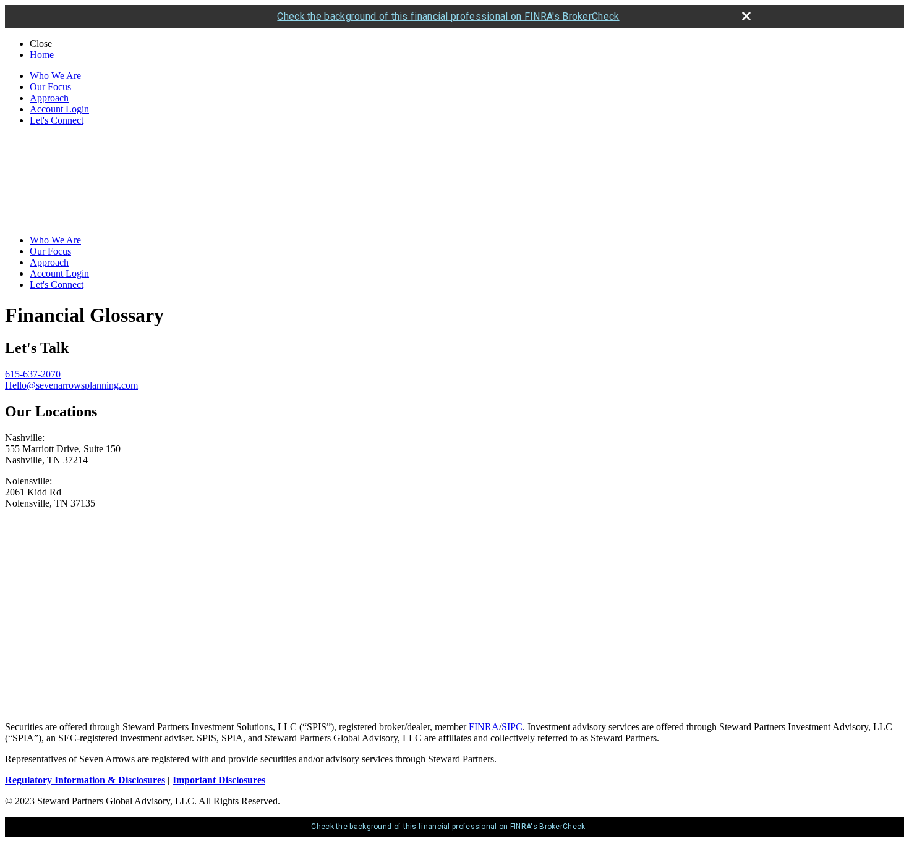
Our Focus (50, 87)
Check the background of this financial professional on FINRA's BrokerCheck (448, 16)
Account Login (59, 109)
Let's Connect (56, 120)
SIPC (512, 727)
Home (42, 54)
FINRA (484, 727)
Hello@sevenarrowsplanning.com (71, 385)
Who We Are (55, 75)
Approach (49, 98)
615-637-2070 (33, 374)
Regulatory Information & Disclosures (85, 780)
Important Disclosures (219, 780)
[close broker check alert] (746, 16)
